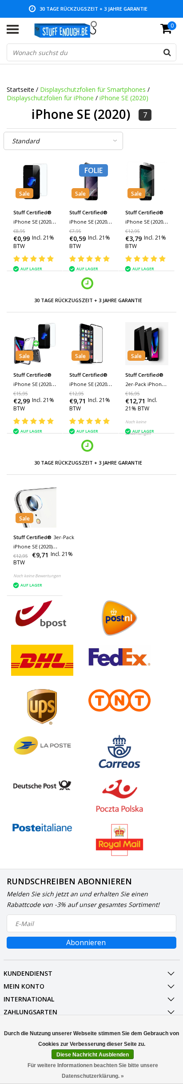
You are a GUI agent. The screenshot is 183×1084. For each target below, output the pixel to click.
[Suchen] (167, 52)
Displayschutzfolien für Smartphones (93, 89)
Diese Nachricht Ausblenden (92, 1055)
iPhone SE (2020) (123, 98)
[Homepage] (70, 29)
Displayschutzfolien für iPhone (50, 98)
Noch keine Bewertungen (37, 576)
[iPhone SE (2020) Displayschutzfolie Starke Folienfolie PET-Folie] (90, 181)
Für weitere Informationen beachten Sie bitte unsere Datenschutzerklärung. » (93, 1070)
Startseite (20, 89)
